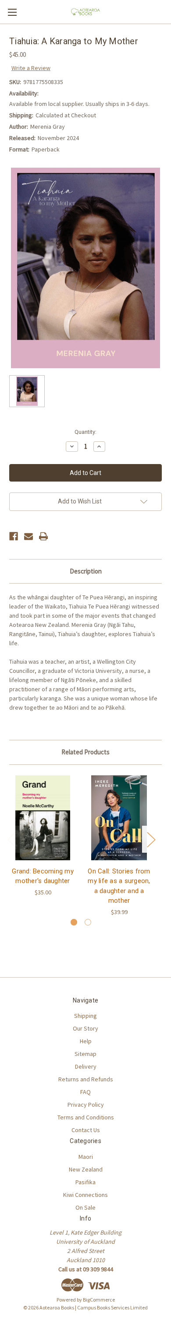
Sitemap (85, 1054)
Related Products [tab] (85, 752)
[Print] (43, 536)
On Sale (85, 1207)
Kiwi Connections (85, 1195)
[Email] (28, 536)
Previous (11, 839)
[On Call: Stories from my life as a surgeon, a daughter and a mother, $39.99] (119, 817)
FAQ (85, 1092)
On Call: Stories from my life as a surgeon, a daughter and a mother (119, 886)
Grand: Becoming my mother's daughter (43, 876)
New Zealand (86, 1169)
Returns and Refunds (85, 1079)
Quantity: (85, 432)
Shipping (85, 1016)
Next (151, 839)
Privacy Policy (86, 1104)
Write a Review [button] (30, 68)
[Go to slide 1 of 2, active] (74, 922)
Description (86, 571)
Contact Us (85, 1130)
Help (86, 1041)
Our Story (85, 1028)
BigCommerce (99, 1299)
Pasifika (85, 1182)
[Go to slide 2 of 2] (88, 922)
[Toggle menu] (12, 12)
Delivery (85, 1066)
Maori (85, 1157)
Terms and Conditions (85, 1117)
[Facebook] (13, 536)
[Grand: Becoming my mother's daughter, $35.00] (43, 817)
